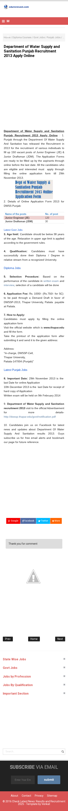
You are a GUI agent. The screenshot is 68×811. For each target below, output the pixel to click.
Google (14, 520)
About (14, 795)
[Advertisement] (34, 95)
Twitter (44, 520)
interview (9, 285)
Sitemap (52, 795)
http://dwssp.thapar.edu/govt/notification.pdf (30, 416)
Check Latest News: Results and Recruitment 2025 (38, 803)
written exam (51, 280)
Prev (8, 638)
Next (60, 638)
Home (34, 638)
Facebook (29, 520)
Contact (26, 795)
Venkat (46, 804)
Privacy (39, 795)
